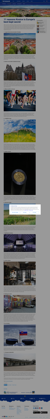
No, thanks (24, 212)
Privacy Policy (31, 210)
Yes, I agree (34, 212)
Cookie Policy (26, 210)
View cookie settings (15, 212)
